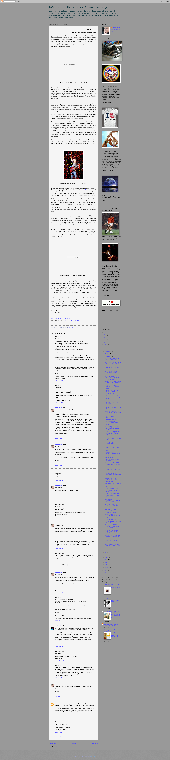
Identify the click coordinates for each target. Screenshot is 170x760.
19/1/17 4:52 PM (59, 714)
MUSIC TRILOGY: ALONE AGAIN (115, 588)
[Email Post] (77, 327)
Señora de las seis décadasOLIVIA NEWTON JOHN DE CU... (112, 378)
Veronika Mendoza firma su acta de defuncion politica (115, 615)
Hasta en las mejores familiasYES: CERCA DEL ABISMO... (112, 402)
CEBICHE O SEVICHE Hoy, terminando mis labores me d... (112, 449)
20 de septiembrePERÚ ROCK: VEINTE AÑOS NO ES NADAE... (113, 423)
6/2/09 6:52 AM (58, 677)
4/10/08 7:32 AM (59, 646)
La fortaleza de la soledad (111, 624)
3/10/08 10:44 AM (59, 621)
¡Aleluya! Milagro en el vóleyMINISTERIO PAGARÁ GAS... (113, 516)
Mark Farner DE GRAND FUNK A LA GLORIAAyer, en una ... (113, 363)
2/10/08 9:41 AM (59, 548)
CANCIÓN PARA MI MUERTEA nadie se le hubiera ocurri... (113, 536)
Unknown (57, 701)
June (106, 555)
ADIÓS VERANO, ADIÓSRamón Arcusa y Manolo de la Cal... (111, 418)
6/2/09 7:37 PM (58, 696)
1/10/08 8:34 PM (59, 499)
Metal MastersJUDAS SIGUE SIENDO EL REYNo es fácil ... (112, 546)
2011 (105, 339)
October (107, 354)
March (107, 562)
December (108, 349)
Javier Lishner (58, 407)
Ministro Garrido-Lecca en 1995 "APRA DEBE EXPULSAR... (113, 382)
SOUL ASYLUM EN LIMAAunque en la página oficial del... (112, 459)
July (106, 552)
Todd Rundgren (88, 190)
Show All (119, 643)
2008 (105, 347)
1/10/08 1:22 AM (59, 480)
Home (74, 743)
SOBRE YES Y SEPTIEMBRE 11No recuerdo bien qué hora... (113, 485)
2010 (105, 342)
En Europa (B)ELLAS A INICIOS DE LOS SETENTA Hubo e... (113, 359)
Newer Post (53, 743)
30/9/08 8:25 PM (59, 439)
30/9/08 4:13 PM (59, 380)
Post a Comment (57, 736)
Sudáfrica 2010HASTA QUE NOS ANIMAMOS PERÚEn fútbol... (112, 490)
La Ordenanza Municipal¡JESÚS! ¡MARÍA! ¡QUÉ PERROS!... (112, 500)
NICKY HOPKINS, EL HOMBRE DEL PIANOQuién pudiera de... (113, 521)
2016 (105, 332)
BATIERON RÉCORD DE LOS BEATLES (62, 319)
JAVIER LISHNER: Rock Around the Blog (78, 7)
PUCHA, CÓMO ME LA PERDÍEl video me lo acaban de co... (113, 407)
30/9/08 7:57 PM (59, 402)
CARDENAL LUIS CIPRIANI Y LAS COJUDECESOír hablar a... (113, 413)
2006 (105, 572)
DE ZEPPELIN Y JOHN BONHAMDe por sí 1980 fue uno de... (113, 387)
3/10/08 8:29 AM (59, 592)
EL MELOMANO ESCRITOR (111, 611)
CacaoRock (107, 599)
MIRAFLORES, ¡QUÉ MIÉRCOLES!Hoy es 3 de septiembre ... (112, 540)
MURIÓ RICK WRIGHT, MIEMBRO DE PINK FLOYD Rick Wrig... (113, 469)
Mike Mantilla (58, 626)
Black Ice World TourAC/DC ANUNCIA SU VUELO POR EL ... (112, 464)
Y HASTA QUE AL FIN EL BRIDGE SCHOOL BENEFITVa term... (111, 392)
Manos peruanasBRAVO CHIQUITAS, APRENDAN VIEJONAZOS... (112, 526)
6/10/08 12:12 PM (59, 660)
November (108, 351)
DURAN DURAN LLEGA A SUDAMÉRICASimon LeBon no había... (113, 475)
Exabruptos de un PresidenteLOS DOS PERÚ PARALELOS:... (112, 454)
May (106, 557)
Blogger (93, 756)
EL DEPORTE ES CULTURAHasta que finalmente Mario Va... (111, 444)
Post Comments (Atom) (62, 747)
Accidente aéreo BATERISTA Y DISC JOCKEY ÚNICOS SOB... (113, 433)
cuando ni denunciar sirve (110, 625)
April (106, 560)
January (107, 567)
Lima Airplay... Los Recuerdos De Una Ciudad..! (112, 630)
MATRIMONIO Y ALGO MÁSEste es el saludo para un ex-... (112, 373)
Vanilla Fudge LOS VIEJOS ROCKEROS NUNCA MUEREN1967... (112, 480)
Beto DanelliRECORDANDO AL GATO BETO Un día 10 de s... (113, 495)
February (107, 564)
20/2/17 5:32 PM (59, 733)
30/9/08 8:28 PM (59, 466)
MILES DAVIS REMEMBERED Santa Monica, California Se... (113, 367)
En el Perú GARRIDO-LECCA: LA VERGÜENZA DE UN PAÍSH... (112, 428)
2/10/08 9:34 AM (59, 518)
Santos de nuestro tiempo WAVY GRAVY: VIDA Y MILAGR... (111, 531)
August (107, 550)
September (108, 356)
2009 (105, 344)
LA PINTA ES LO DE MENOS (71, 320)
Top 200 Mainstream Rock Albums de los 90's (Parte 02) (115, 635)
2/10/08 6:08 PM (59, 567)
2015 (105, 335)
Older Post (94, 743)
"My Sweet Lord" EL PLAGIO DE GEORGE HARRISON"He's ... (112, 511)
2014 (105, 337)
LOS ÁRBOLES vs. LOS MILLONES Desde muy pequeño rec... (111, 506)
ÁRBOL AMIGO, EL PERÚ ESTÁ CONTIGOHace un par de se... (113, 397)
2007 (105, 570)
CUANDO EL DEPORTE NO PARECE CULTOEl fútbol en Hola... (113, 438)
